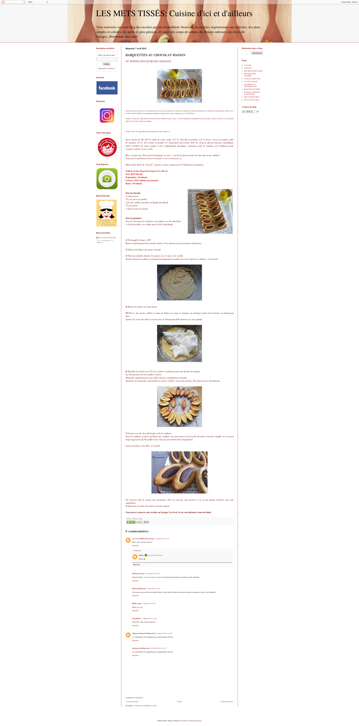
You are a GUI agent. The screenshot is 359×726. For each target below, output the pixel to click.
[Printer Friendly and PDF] (131, 522)
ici (163, 158)
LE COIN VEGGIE (250, 81)
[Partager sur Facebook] (145, 522)
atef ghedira (136, 618)
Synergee (185, 720)
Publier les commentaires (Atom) (146, 705)
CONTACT (248, 68)
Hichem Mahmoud (139, 588)
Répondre (135, 545)
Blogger (198, 720)
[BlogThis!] (140, 522)
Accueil (179, 701)
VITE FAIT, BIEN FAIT (252, 78)
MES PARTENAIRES (251, 97)
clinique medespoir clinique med (143, 633)
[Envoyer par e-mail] (137, 522)
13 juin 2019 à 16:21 (149, 603)
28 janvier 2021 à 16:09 (164, 633)
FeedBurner (111, 68)
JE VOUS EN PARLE (251, 100)
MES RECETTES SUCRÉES (250, 75)
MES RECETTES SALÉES (253, 71)
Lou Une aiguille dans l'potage (143, 538)
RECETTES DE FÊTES (252, 89)
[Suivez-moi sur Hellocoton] (106, 237)
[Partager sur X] (142, 522)
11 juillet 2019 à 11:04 (149, 618)
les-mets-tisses (107, 240)
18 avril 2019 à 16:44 (155, 555)
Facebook (173, 512)
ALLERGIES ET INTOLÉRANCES (250, 85)
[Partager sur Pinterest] (148, 522)
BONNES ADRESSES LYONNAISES (252, 93)
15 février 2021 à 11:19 (158, 648)
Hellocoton (100, 242)
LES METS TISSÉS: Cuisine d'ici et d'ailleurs (174, 13)
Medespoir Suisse (138, 573)
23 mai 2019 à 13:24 (153, 588)
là (180, 158)
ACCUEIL (247, 65)
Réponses (138, 550)
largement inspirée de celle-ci (153, 170)
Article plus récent (132, 701)
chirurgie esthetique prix (141, 648)
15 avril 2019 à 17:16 (162, 538)
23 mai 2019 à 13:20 (152, 573)
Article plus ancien (226, 701)
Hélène (141, 555)
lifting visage (136, 603)
